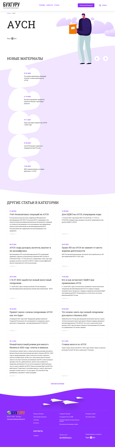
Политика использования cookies (69, 424)
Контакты (36, 423)
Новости (49, 5)
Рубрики (42, 5)
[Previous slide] (97, 58)
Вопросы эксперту (38, 413)
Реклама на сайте (90, 413)
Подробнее (12, 234)
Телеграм (36, 420)
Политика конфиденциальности (16, 419)
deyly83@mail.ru (66, 437)
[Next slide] (105, 58)
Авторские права (90, 417)
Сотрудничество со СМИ (66, 417)
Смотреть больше (57, 383)
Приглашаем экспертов (39, 417)
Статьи (56, 5)
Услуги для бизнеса (86, 5)
